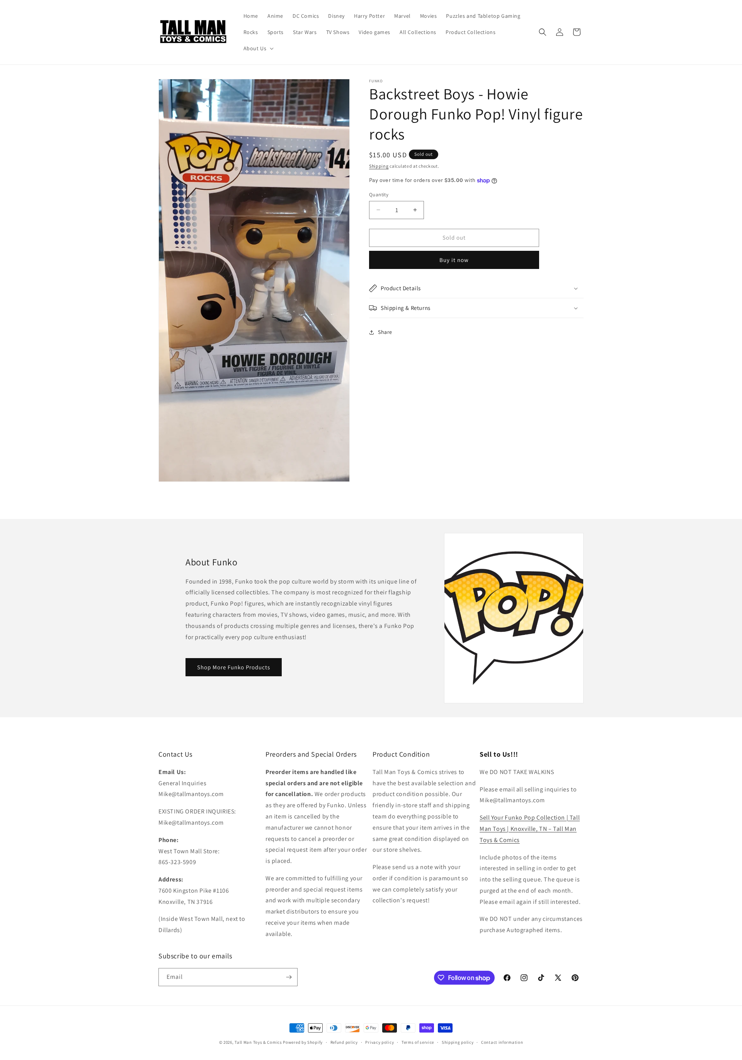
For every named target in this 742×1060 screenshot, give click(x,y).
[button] (258, 48)
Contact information (502, 1042)
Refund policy (344, 1042)
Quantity (378, 194)
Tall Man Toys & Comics (258, 1042)
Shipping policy (458, 1042)
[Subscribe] (288, 977)
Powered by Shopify (303, 1042)
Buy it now (454, 260)
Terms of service (418, 1042)
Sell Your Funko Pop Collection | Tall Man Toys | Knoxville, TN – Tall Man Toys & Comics (530, 828)
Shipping (379, 166)
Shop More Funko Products (233, 667)
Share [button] (385, 331)
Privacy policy (379, 1042)
